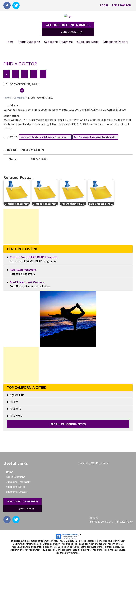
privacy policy (125, 521)
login (104, 5)
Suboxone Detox (88, 42)
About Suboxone (29, 42)
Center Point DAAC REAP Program (33, 257)
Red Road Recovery (23, 270)
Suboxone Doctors (115, 42)
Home (9, 42)
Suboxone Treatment (58, 42)
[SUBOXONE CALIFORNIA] (68, 16)
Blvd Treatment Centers (27, 282)
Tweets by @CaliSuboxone (93, 463)
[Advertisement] (21, 226)
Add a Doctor (121, 5)
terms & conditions (101, 521)
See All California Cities (68, 424)
